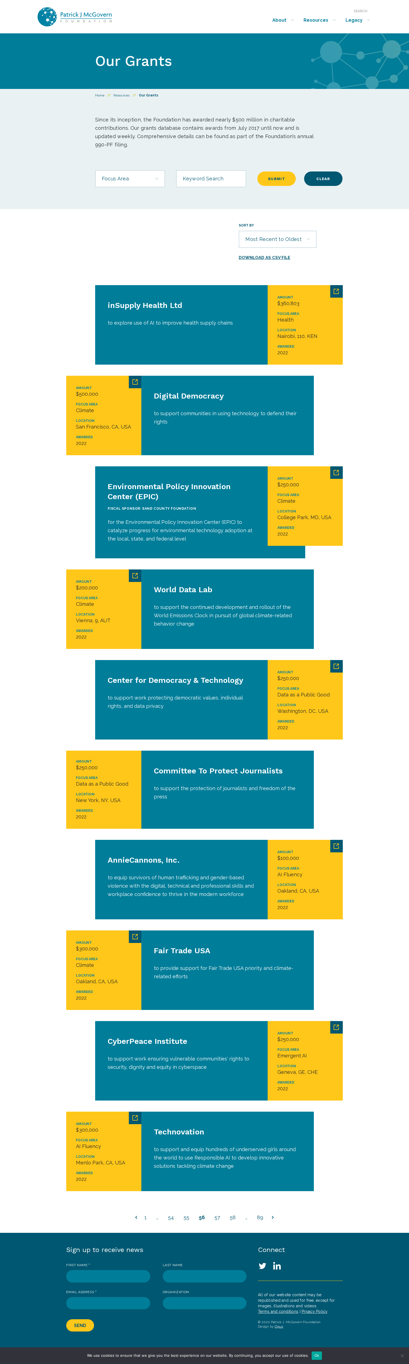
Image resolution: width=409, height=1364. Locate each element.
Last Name (173, 1265)
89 (260, 1217)
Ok (316, 1355)
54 (171, 1217)
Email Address (81, 1292)
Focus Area (115, 178)
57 (217, 1217)
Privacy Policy (314, 1311)
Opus (279, 1326)
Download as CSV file (264, 257)
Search (360, 11)
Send (80, 1325)
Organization (176, 1292)
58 (233, 1217)
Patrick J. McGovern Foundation (89, 16)
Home (99, 95)
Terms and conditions (278, 1311)
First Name (78, 1265)
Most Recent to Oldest (273, 239)
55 (186, 1217)
